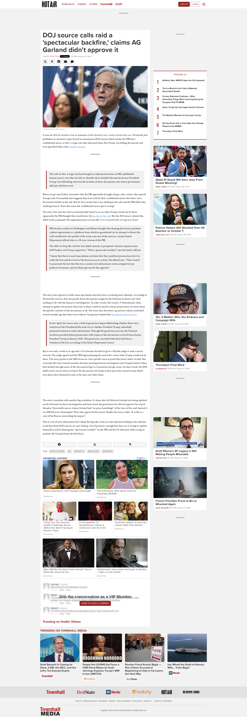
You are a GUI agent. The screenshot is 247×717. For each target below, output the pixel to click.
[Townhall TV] (106, 4)
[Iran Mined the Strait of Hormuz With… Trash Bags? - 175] (187, 648)
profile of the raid (102, 216)
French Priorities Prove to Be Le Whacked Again (176, 502)
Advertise (112, 701)
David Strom (161, 186)
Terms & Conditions (124, 701)
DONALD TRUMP (57, 451)
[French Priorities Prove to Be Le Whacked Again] (180, 482)
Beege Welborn (162, 507)
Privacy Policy (137, 701)
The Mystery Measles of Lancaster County (181, 115)
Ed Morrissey (161, 368)
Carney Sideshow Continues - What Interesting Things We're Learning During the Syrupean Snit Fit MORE (182, 99)
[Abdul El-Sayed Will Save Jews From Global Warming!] (180, 161)
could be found (77, 146)
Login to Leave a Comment (95, 603)
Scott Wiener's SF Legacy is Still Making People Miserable (176, 452)
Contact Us (147, 701)
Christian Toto (162, 234)
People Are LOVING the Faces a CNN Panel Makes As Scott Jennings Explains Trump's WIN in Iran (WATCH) (101, 669)
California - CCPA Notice (163, 701)
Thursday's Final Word (172, 131)
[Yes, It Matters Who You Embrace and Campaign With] (180, 298)
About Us (78, 701)
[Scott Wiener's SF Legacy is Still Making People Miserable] (180, 432)
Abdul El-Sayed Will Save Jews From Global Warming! (179, 181)
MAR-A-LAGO (93, 451)
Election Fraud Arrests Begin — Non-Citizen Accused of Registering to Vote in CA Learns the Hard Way (144, 669)
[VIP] (119, 4)
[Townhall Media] (50, 711)
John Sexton (51, 56)
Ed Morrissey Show (90, 701)
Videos (82, 4)
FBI (69, 451)
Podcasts (68, 4)
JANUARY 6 (79, 451)
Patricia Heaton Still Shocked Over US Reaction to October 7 (180, 229)
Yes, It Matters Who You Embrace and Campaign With (180, 318)
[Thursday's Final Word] (180, 346)
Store (93, 4)
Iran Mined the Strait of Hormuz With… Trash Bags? (185, 666)
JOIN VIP (184, 4)
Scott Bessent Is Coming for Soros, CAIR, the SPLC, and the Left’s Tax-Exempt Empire (58, 667)
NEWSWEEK (107, 451)
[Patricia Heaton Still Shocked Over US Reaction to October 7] (180, 209)
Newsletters (103, 701)
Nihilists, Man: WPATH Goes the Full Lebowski (183, 80)
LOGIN (195, 4)
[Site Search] (204, 4)
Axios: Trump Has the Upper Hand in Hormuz (183, 107)
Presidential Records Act (123, 314)
